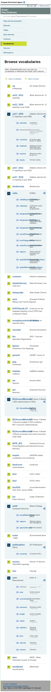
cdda (14, 193)
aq (13, 86)
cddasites (23, 206)
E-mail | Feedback (10, 684)
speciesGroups (24, 528)
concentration (24, 599)
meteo (22, 621)
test (14, 571)
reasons (23, 154)
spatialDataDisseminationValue (24, 260)
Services (6, 48)
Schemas (7, 39)
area (21, 592)
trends (22, 160)
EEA (14, 2)
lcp (13, 497)
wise (14, 657)
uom (14, 578)
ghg (14, 362)
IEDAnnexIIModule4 (20, 431)
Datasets (6, 26)
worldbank (17, 667)
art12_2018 (17, 104)
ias (13, 380)
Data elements (8, 35)
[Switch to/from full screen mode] (35, 6)
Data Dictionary (22, 16)
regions (23, 252)
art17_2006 (17, 114)
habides (16, 371)
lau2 (14, 481)
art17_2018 (17, 177)
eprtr (14, 299)
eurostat (16, 330)
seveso (16, 562)
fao (14, 336)
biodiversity (18, 186)
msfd (14, 506)
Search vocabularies (15, 79)
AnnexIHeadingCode (24, 408)
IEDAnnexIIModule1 (20, 399)
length (22, 614)
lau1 (14, 474)
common (16, 276)
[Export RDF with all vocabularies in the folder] (44, 116)
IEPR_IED (17, 443)
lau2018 (16, 487)
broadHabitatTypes (24, 515)
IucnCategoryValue (24, 240)
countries (23, 140)
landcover (17, 465)
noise (15, 535)
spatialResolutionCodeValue (24, 267)
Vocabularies (8, 44)
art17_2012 (17, 168)
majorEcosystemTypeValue (24, 245)
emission (23, 607)
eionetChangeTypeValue (24, 234)
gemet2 (16, 355)
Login (31, 6)
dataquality (17, 292)
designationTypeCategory (24, 220)
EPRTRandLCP (20, 308)
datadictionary (19, 283)
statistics (23, 628)
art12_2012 (17, 95)
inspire (15, 455)
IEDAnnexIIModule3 (20, 419)
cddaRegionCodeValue (24, 200)
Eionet (13, 16)
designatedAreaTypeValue (24, 214)
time (21, 636)
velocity (23, 643)
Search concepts (33, 79)
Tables (5, 30)
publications (18, 545)
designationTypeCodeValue (24, 228)
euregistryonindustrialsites (20, 320)
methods (23, 146)
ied (13, 390)
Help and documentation (12, 21)
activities (23, 123)
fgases (15, 346)
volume (23, 650)
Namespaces (8, 53)
